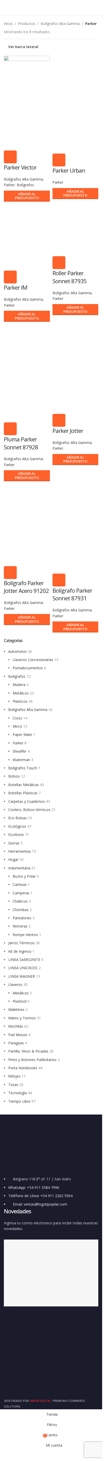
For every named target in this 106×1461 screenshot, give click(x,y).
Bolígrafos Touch (22, 767)
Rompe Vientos (25, 934)
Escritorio (16, 834)
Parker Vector (20, 167)
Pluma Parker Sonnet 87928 (21, 443)
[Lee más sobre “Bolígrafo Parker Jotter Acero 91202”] (10, 572)
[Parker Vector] (27, 79)
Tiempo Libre (19, 1101)
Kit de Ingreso (19, 951)
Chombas (21, 909)
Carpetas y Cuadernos (26, 801)
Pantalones (22, 917)
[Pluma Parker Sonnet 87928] (27, 350)
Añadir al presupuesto (27, 196)
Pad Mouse (17, 1034)
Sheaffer (19, 751)
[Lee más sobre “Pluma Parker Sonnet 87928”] (10, 428)
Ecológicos (17, 826)
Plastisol (19, 1001)
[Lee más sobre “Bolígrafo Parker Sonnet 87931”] (58, 580)
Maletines (16, 1009)
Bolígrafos (16, 676)
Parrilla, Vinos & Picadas (28, 1051)
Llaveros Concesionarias (33, 659)
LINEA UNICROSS (23, 967)
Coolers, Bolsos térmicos (29, 809)
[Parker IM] (27, 225)
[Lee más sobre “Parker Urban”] (58, 160)
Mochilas (15, 1026)
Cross (17, 718)
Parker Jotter (67, 430)
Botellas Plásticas (23, 792)
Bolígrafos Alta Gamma (27, 709)
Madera (19, 684)
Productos (26, 23)
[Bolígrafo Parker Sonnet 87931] (75, 509)
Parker (18, 743)
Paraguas (16, 1042)
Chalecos (20, 901)
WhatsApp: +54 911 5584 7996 (33, 1187)
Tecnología (17, 1092)
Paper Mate (22, 734)
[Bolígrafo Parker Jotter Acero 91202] (27, 506)
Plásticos (20, 701)
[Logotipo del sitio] (51, 7)
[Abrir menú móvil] (6, 8)
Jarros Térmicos (21, 942)
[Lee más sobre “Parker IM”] (10, 277)
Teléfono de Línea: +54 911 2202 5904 (40, 1195)
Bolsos (14, 776)
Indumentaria (19, 868)
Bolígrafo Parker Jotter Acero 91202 (26, 587)
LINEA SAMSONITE (24, 959)
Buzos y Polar (24, 876)
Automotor (17, 651)
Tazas (13, 1084)
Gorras (14, 843)
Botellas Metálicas (23, 784)
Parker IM (15, 287)
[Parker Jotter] (75, 345)
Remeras (20, 926)
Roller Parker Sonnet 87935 (69, 277)
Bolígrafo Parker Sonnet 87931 (72, 594)
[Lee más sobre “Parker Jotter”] (58, 420)
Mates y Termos (22, 1017)
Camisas (20, 884)
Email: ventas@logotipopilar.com (40, 1204)
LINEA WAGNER (21, 976)
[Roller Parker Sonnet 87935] (75, 229)
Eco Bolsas (17, 817)
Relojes (14, 1076)
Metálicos (21, 693)
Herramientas (19, 851)
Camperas (21, 892)
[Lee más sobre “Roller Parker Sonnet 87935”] (58, 262)
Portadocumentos (28, 667)
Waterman (21, 759)
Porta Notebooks (22, 1067)
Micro (17, 726)
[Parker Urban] (75, 81)
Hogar (13, 859)
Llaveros (15, 984)
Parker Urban (68, 170)
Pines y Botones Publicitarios (32, 1059)
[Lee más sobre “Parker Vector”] (10, 156)
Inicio (8, 23)
